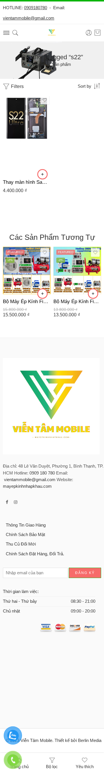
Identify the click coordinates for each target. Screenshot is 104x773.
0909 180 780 (42, 473)
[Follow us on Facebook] (7, 502)
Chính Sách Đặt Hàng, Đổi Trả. (35, 554)
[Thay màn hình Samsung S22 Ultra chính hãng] (27, 134)
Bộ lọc (52, 766)
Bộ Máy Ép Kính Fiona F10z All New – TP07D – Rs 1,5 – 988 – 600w (77, 301)
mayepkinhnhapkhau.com (27, 486)
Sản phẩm (61, 64)
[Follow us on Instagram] (15, 502)
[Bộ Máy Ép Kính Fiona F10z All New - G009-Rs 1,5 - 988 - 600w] (27, 270)
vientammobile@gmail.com (28, 18)
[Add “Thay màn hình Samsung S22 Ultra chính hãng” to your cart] (42, 174)
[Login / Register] (88, 33)
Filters (17, 86)
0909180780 (35, 7)
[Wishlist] (44, 100)
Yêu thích (85, 766)
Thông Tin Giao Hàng (26, 525)
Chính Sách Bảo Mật (25, 534)
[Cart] (97, 33)
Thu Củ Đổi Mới (21, 544)
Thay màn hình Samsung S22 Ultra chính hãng (27, 182)
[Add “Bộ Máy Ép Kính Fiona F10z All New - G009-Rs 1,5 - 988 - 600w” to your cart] (42, 293)
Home (38, 64)
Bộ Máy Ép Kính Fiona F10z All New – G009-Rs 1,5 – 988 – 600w (27, 301)
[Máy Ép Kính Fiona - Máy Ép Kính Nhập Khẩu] (51, 33)
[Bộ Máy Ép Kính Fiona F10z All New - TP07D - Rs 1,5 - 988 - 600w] (77, 270)
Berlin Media (89, 740)
